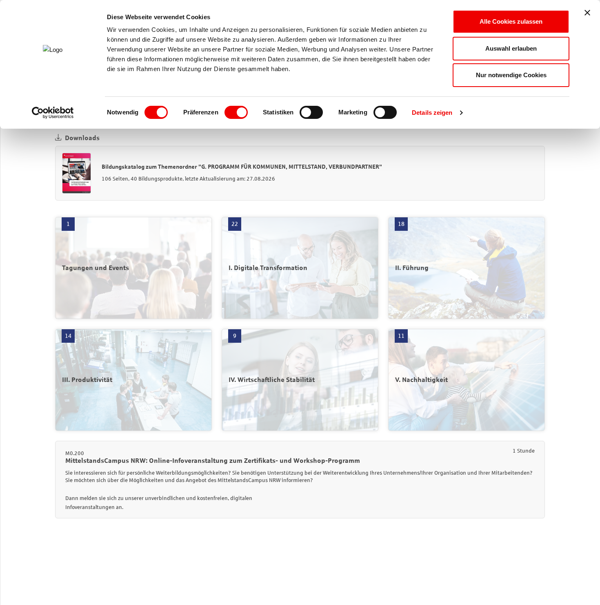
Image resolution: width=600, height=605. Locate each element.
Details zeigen (432, 112)
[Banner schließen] (587, 13)
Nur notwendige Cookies (511, 74)
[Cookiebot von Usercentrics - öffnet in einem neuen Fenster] (53, 113)
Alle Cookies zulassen (511, 21)
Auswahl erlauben (511, 48)
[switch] (236, 112)
